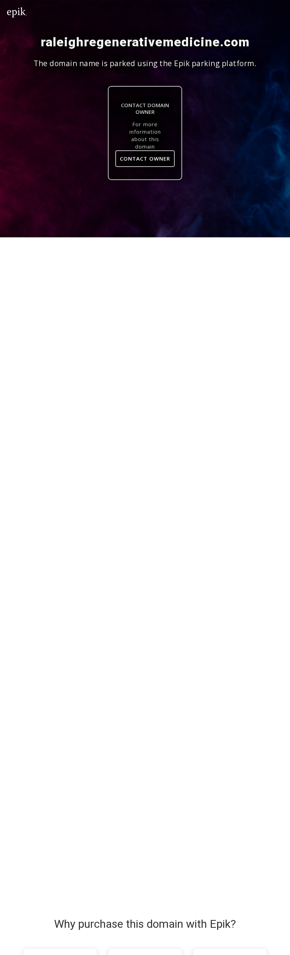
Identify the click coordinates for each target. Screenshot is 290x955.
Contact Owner (145, 158)
